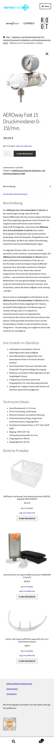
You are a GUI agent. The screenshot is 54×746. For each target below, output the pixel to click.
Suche (13, 741)
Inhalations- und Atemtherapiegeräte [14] (28, 37)
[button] (47, 54)
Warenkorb (35, 739)
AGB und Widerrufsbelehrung (19, 683)
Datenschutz (12, 688)
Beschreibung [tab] (9, 186)
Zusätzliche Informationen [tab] (15, 194)
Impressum (11, 693)
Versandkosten (26, 146)
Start (8, 37)
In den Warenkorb (25, 153)
